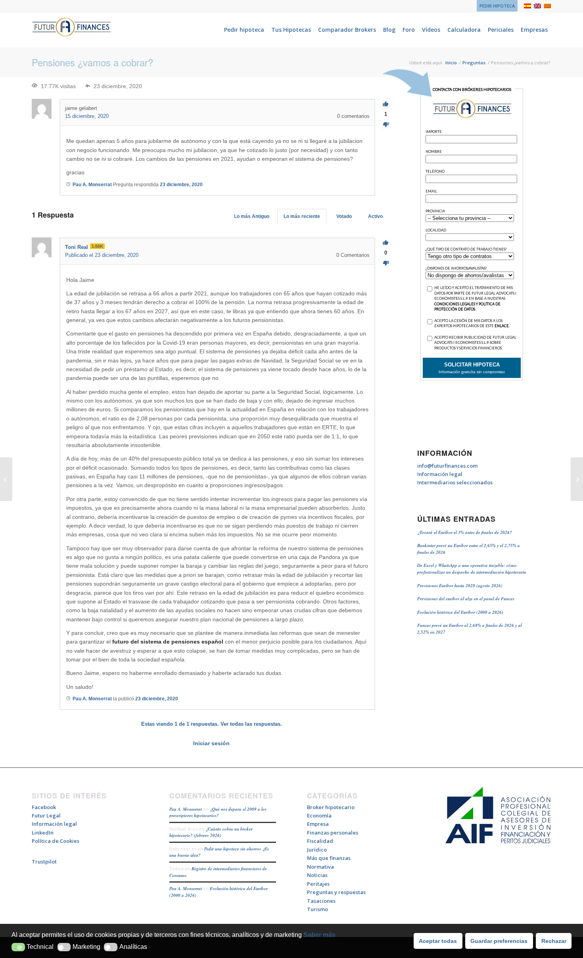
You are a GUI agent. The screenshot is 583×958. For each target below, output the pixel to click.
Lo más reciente (302, 216)
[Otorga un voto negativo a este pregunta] (385, 125)
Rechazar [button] (553, 941)
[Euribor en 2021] (6, 479)
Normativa (320, 866)
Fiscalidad (320, 840)
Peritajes (318, 883)
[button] (18, 947)
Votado (344, 216)
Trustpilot (44, 861)
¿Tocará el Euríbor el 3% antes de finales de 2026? (464, 532)
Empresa (318, 823)
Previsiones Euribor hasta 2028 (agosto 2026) (459, 585)
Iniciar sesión (211, 743)
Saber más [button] (319, 934)
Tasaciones (321, 900)
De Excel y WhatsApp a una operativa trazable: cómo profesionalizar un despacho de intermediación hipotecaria (471, 568)
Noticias (317, 875)
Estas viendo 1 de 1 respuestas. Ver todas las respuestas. (211, 724)
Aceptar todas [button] (438, 941)
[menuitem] (495, 6)
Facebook (44, 807)
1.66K (97, 246)
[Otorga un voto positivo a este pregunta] (385, 104)
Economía (319, 815)
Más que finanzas (329, 858)
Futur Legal (46, 815)
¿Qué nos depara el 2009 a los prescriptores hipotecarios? (218, 812)
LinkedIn (43, 832)
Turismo (317, 909)
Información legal (439, 474)
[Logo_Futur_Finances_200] (71, 29)
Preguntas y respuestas (336, 892)
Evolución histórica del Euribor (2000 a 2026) (460, 612)
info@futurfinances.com (447, 465)
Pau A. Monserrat (185, 809)
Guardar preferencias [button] (498, 941)
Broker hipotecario (331, 807)
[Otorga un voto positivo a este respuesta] (385, 242)
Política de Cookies (55, 840)
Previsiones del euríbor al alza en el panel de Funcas (465, 599)
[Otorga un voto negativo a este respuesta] (385, 263)
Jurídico (317, 849)
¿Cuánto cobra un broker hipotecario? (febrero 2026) (211, 832)
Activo (375, 216)
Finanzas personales (332, 832)
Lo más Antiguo (251, 216)
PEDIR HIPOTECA (497, 6)
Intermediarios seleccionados (455, 482)
